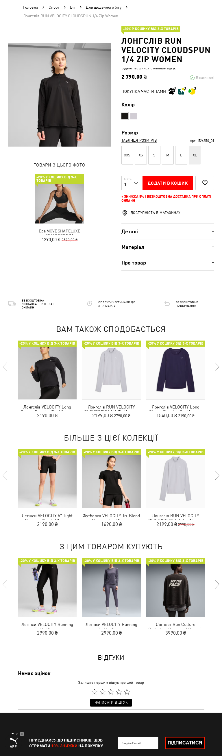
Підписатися (185, 742)
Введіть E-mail (131, 743)
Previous (5, 367)
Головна (30, 7)
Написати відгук (111, 702)
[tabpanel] (59, 94)
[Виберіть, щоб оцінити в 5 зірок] (127, 692)
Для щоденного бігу (103, 7)
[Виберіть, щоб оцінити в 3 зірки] (110, 692)
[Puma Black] (125, 116)
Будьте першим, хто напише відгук (148, 68)
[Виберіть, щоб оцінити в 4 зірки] (119, 692)
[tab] (167, 231)
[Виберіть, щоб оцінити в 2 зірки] (102, 692)
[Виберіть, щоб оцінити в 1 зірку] (94, 692)
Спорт (54, 7)
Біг (72, 7)
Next (217, 367)
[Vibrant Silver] (134, 116)
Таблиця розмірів (139, 140)
